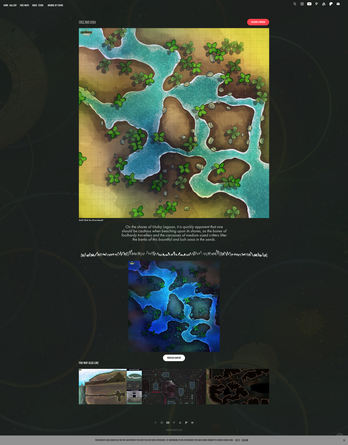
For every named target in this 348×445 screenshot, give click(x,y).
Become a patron (258, 22)
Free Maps (24, 5)
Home (6, 5)
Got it (237, 440)
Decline (245, 440)
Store (40, 5)
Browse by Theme (55, 5)
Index (34, 5)
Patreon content (174, 358)
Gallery (13, 5)
